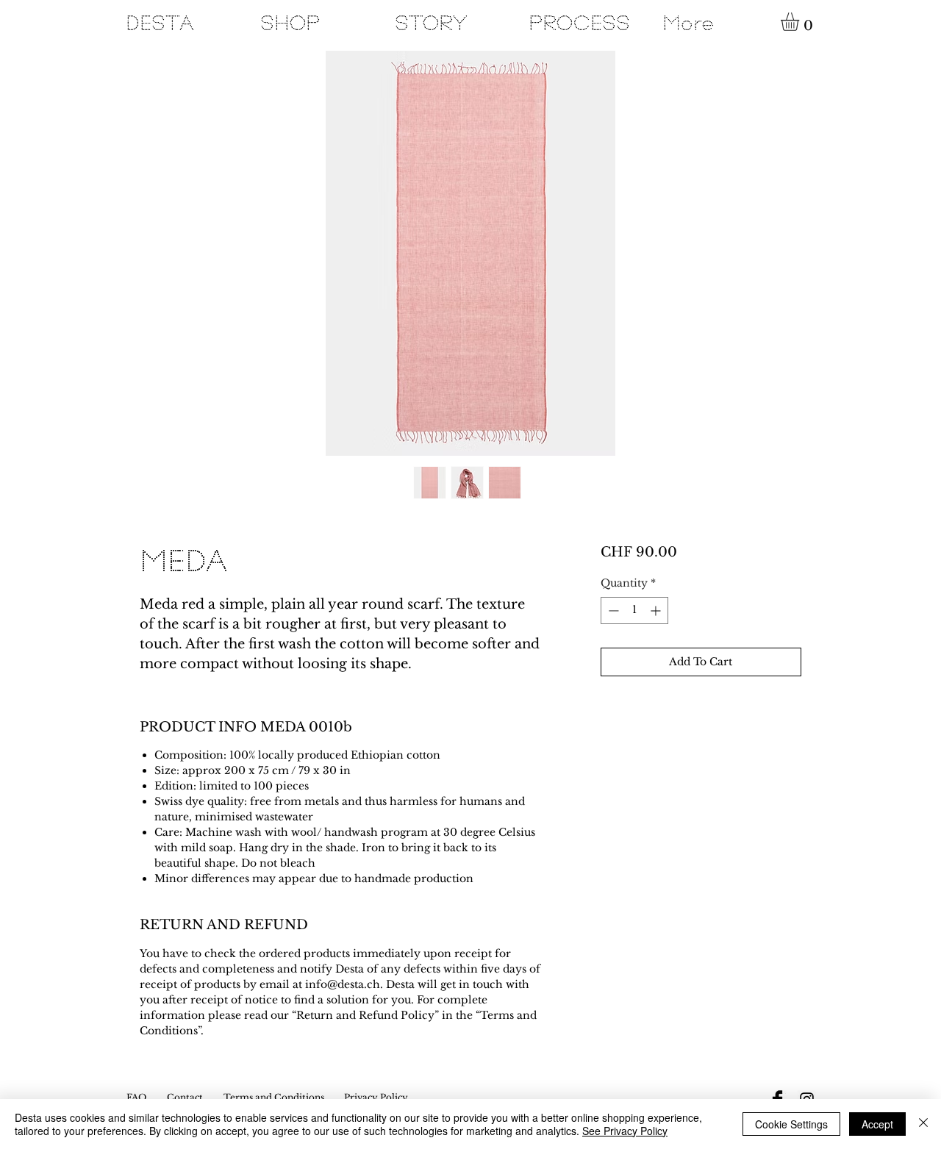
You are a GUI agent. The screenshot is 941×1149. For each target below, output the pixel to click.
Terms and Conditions (273, 1097)
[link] (800, 21)
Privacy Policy (376, 1097)
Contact (185, 1097)
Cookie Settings (791, 1124)
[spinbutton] (634, 610)
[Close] (923, 1124)
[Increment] (657, 610)
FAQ (136, 1097)
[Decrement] (612, 610)
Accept (877, 1124)
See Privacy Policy (625, 1130)
